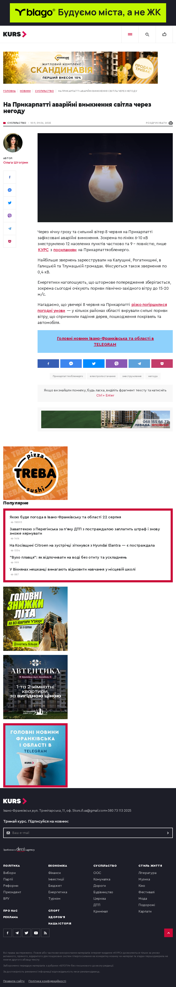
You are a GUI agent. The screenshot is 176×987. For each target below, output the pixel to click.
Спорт (54, 910)
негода (152, 376)
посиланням (65, 250)
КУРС (43, 250)
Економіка (57, 865)
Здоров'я (56, 917)
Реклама (10, 917)
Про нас (10, 910)
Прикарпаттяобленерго (68, 376)
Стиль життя (150, 865)
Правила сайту (14, 981)
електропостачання (102, 376)
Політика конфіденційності (47, 981)
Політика (11, 865)
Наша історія (59, 923)
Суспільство (16, 123)
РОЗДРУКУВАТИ (156, 123)
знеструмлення (132, 376)
